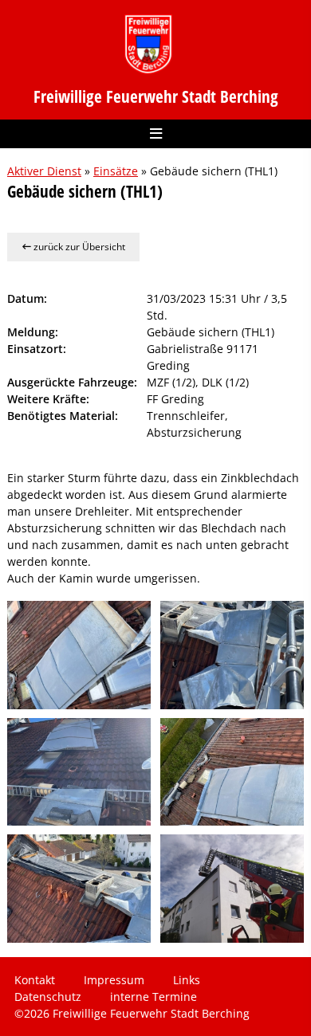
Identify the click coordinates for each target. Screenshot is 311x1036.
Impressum (114, 979)
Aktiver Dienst (44, 171)
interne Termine (153, 996)
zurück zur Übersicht (78, 246)
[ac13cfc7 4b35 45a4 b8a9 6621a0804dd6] (79, 654)
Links (186, 979)
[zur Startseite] (148, 44)
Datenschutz (47, 996)
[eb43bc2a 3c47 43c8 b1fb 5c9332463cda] (232, 888)
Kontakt (34, 979)
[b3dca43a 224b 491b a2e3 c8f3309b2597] (79, 772)
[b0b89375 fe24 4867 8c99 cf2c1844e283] (232, 654)
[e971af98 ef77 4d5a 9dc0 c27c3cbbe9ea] (232, 772)
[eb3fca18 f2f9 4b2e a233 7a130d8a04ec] (79, 888)
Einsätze (115, 171)
